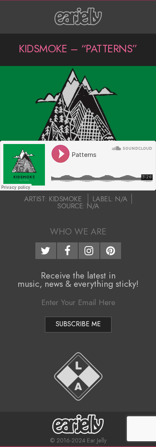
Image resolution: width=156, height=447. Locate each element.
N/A (121, 199)
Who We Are (78, 231)
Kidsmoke (65, 199)
